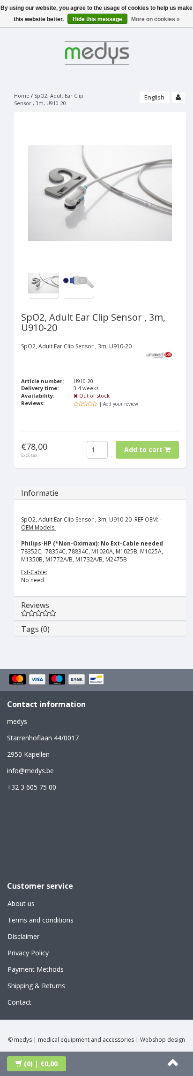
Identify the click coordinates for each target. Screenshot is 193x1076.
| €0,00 (41, 1063)
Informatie (40, 493)
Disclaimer (23, 936)
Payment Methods (35, 969)
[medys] (96, 51)
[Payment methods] (57, 680)
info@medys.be (30, 770)
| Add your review (118, 403)
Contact (19, 1002)
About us (21, 903)
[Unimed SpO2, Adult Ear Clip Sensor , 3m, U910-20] (43, 282)
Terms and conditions (40, 919)
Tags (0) (35, 629)
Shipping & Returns (36, 985)
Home (22, 95)
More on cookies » (155, 19)
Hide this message (97, 19)
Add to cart (144, 449)
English (154, 97)
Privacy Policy (28, 952)
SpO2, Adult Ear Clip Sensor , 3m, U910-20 (48, 99)
